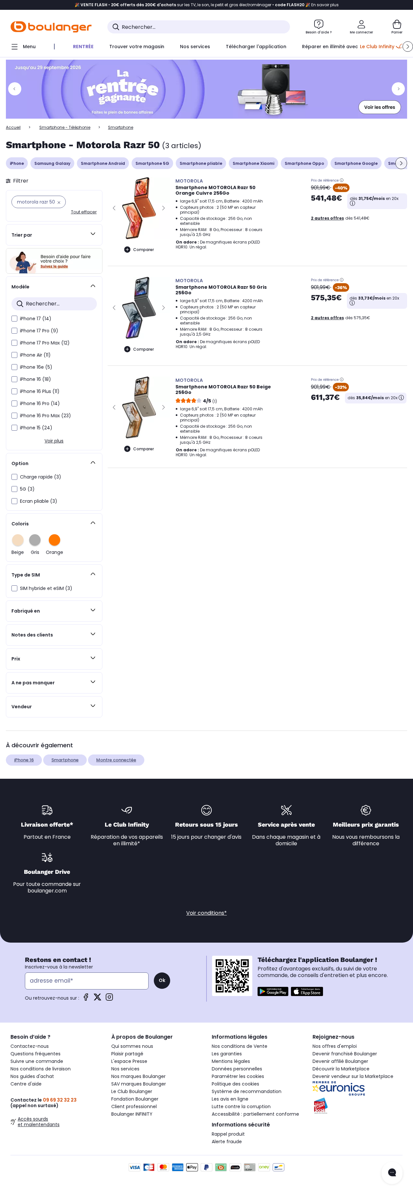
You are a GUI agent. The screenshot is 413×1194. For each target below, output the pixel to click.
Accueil (13, 127)
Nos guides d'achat (32, 1076)
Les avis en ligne (230, 1099)
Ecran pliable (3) (38, 501)
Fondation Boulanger (134, 1099)
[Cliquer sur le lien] (206, 89)
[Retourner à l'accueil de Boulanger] (51, 26)
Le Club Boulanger (131, 1091)
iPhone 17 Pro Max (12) (45, 343)
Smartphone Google (356, 163)
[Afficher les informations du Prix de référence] (342, 180)
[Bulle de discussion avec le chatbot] (392, 1173)
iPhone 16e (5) (36, 367)
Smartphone (65, 760)
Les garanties (227, 1053)
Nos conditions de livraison (40, 1069)
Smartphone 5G (152, 163)
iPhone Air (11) (35, 355)
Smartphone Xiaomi (253, 163)
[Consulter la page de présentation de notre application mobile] (273, 991)
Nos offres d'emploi (335, 1046)
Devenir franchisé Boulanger (345, 1053)
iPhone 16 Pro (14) (40, 403)
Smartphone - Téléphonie (64, 127)
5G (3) (27, 489)
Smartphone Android (103, 163)
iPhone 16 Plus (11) (40, 391)
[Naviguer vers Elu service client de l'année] (358, 1106)
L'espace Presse (129, 1061)
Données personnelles (237, 1069)
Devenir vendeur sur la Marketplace (353, 1076)
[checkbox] (14, 319)
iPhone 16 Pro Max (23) (45, 415)
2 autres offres (327, 218)
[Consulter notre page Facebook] (86, 999)
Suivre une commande (36, 1061)
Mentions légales (231, 1061)
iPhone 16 (24, 760)
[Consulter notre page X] (97, 999)
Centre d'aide (26, 1084)
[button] (408, 46)
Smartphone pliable (201, 163)
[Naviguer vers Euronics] (358, 1088)
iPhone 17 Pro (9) (39, 330)
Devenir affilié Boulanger (340, 1061)
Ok (162, 980)
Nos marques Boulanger (138, 1076)
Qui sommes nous (132, 1046)
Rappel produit (228, 1134)
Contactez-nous (29, 1046)
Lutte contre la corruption (241, 1106)
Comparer (143, 249)
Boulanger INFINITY (132, 1114)
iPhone (17, 163)
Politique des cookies (235, 1084)
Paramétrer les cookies (238, 1076)
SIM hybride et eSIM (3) (46, 588)
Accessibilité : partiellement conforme (255, 1114)
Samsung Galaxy (52, 163)
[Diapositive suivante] (401, 163)
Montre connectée (116, 760)
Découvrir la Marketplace (341, 1069)
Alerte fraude (227, 1141)
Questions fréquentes (35, 1053)
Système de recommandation (246, 1091)
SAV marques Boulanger (138, 1084)
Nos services (125, 1069)
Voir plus (54, 441)
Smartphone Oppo (304, 163)
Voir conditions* (206, 913)
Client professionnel (134, 1106)
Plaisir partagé (127, 1053)
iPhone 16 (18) (35, 379)
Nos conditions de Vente (239, 1046)
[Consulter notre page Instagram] (109, 999)
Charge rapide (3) (40, 477)
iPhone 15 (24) (36, 427)
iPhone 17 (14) (35, 318)
